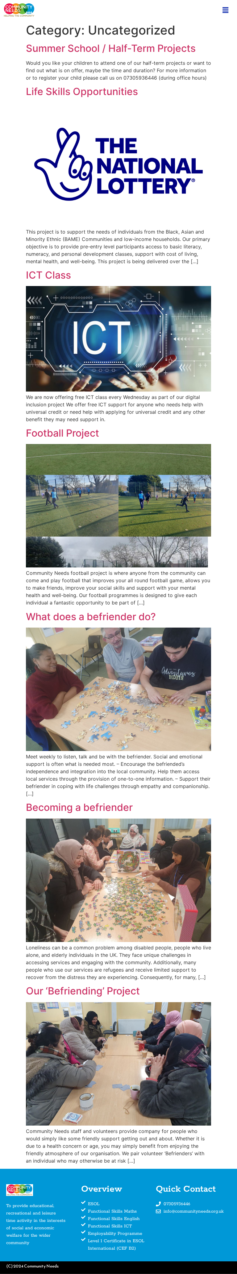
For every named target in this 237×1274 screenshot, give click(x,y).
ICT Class (48, 275)
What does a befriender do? (91, 617)
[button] (225, 10)
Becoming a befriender (79, 807)
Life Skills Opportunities (82, 91)
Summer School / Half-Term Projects (111, 48)
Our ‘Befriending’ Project (83, 991)
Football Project (62, 433)
